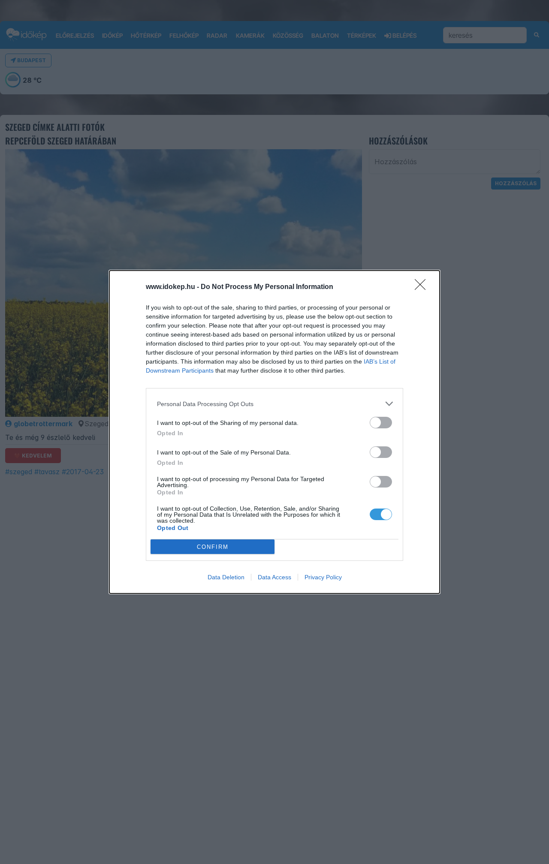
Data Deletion (226, 577)
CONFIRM (213, 547)
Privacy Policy (323, 577)
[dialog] (274, 432)
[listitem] (274, 403)
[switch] (381, 422)
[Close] (423, 287)
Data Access (274, 577)
